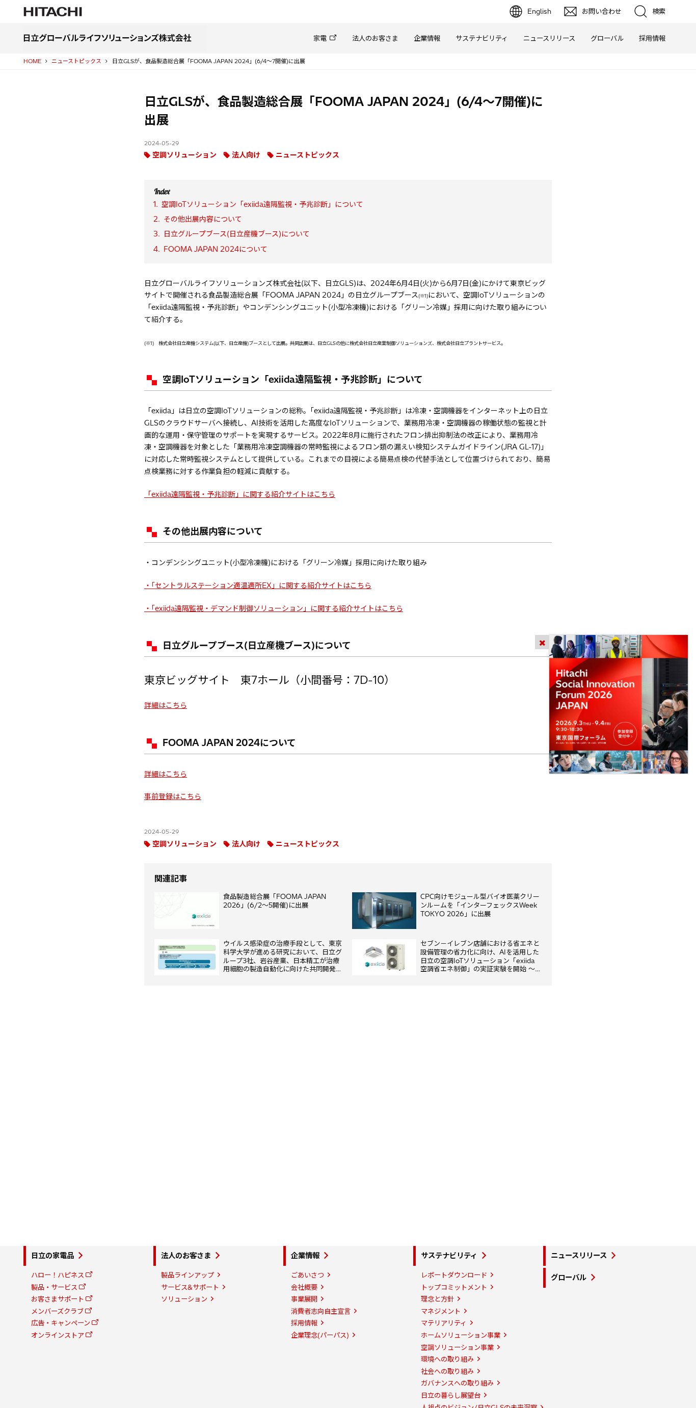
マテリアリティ (444, 1323)
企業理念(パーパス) (320, 1335)
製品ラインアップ (187, 1275)
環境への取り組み (447, 1359)
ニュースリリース (549, 38)
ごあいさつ (307, 1275)
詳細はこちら (165, 705)
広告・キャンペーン (60, 1323)
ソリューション (184, 1299)
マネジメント (441, 1311)
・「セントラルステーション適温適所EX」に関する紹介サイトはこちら (257, 585)
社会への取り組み (447, 1371)
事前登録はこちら (172, 796)
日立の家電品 (52, 1255)
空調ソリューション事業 (457, 1347)
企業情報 (427, 38)
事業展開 (304, 1299)
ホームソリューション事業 (460, 1335)
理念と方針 (437, 1299)
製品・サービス (54, 1287)
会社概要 (304, 1287)
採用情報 (652, 38)
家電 (320, 38)
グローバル (607, 38)
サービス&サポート (190, 1287)
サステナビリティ (482, 38)
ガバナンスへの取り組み (457, 1383)
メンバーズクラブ (57, 1311)
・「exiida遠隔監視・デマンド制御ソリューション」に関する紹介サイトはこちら (273, 608)
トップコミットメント (454, 1287)
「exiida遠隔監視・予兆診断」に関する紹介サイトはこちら (239, 494)
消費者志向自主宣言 (321, 1311)
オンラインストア (57, 1335)
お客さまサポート (57, 1299)
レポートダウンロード (454, 1275)
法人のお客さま (375, 38)
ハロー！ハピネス (57, 1275)
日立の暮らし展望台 (450, 1395)
